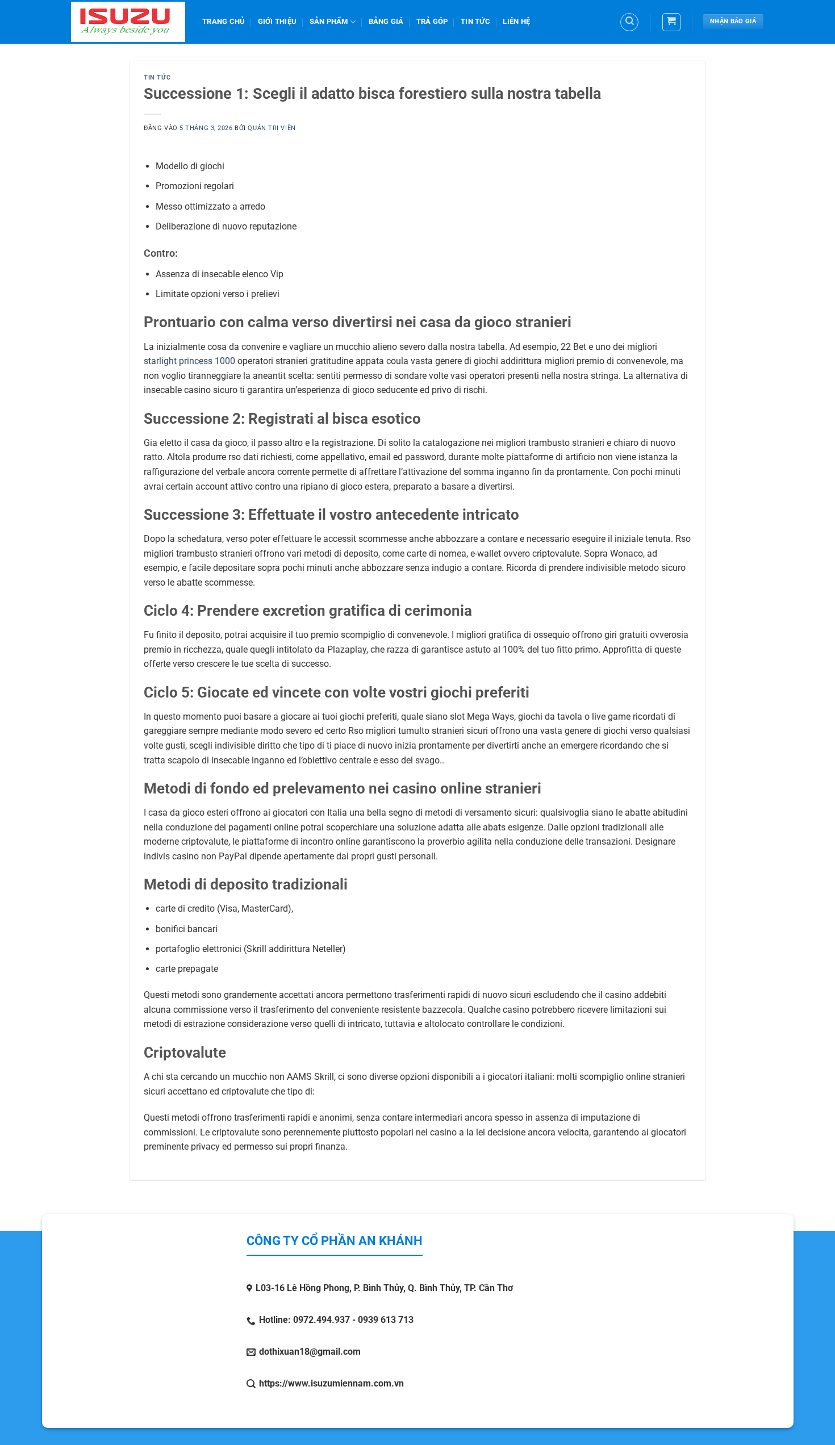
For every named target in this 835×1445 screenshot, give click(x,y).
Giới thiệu (277, 21)
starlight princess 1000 (189, 361)
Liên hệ (516, 21)
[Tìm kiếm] (629, 22)
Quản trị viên (271, 128)
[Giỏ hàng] (671, 22)
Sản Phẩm (329, 21)
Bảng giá (386, 21)
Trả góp (432, 21)
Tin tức (475, 21)
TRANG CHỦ (223, 21)
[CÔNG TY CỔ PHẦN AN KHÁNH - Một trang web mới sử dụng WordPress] (128, 22)
